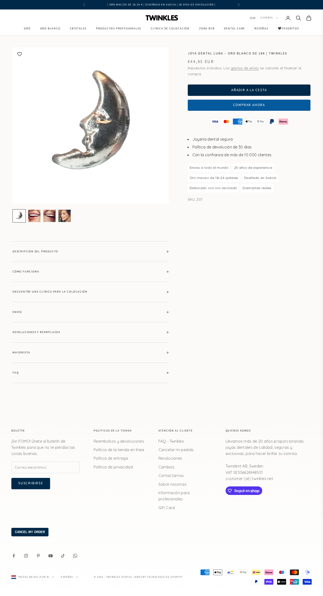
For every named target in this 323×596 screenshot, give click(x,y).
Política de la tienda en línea (119, 449)
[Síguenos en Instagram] (26, 555)
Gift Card (166, 507)
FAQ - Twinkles (171, 441)
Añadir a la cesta (249, 89)
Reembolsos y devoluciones (119, 441)
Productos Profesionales (118, 29)
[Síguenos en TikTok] (63, 555)
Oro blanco (50, 29)
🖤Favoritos (288, 29)
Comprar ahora (249, 104)
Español (267, 18)
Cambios (166, 467)
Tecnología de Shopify (165, 577)
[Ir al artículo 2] (34, 215)
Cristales (78, 29)
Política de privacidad (113, 467)
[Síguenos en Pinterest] (38, 555)
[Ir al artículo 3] (49, 215)
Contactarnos (171, 475)
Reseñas (261, 29)
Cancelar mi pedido (176, 449)
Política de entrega (111, 458)
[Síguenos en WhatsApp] (75, 555)
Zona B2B (206, 29)
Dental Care (234, 29)
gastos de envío (245, 68)
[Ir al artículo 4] (64, 215)
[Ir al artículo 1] (19, 215)
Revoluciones (170, 458)
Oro (27, 29)
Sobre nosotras (172, 484)
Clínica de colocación (170, 29)
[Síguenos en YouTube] (50, 555)
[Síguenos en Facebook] (13, 555)
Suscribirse (30, 483)
